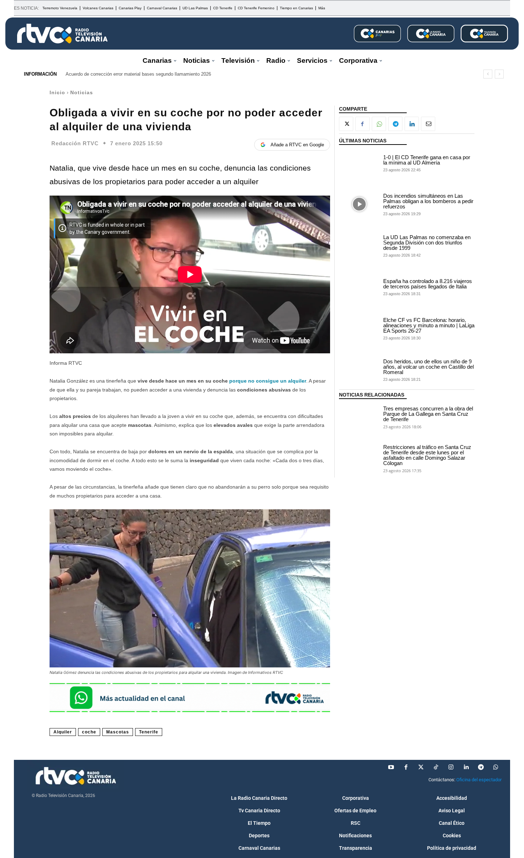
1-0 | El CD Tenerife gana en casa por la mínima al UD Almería (426, 160)
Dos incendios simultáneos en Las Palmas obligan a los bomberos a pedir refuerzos (428, 201)
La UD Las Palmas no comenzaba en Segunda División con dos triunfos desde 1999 (427, 242)
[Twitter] (421, 767)
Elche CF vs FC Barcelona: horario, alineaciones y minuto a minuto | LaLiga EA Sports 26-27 (428, 325)
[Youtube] (391, 767)
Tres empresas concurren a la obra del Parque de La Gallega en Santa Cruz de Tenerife (428, 413)
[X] (346, 124)
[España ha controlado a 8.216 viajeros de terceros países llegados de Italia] (359, 287)
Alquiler (62, 732)
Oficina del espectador (479, 779)
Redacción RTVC (75, 143)
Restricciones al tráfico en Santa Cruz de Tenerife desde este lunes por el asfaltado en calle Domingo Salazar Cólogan (427, 455)
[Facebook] (362, 124)
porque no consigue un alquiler (267, 381)
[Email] (428, 124)
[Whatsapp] (496, 767)
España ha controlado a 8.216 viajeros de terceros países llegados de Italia (427, 283)
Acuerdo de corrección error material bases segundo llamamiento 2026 (138, 74)
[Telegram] (395, 124)
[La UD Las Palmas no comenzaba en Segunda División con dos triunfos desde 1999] (359, 245)
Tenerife (148, 732)
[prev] (487, 74)
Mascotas (117, 732)
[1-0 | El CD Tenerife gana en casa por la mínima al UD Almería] (359, 162)
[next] (499, 74)
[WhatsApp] (379, 124)
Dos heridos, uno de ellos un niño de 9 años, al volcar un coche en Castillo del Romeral (428, 366)
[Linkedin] (412, 124)
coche (89, 732)
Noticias (81, 92)
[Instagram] (451, 767)
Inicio (57, 92)
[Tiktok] (436, 767)
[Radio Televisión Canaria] (62, 33)
